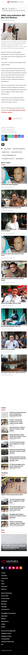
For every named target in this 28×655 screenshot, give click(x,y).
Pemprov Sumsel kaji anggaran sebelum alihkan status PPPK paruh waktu (17, 523)
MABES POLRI (5, 152)
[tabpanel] (14, 542)
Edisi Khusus (5, 621)
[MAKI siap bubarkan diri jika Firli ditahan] (14, 485)
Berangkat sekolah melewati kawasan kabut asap (14, 547)
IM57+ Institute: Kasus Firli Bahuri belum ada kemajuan (13, 229)
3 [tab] (14, 552)
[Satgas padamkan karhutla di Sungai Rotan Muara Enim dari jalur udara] (4, 459)
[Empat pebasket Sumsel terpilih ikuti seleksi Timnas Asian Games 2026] (4, 437)
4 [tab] (16, 552)
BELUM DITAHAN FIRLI (19, 148)
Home (6, 8)
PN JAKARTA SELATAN (8, 158)
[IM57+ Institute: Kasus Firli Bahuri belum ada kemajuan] (14, 221)
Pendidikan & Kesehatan (8, 613)
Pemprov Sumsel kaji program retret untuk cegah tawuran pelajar (16, 421)
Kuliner (3, 627)
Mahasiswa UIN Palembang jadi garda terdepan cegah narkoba (17, 451)
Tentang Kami (5, 639)
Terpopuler (4, 578)
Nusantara (4, 586)
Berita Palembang (6, 593)
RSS (2, 644)
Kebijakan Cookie (6, 636)
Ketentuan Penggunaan (8, 630)
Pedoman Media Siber (7, 641)
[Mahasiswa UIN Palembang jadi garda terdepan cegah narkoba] (4, 452)
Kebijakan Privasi (6, 633)
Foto (2, 530)
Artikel (3, 624)
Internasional (5, 609)
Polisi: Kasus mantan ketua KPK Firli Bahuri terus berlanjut (12, 348)
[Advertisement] (14, 391)
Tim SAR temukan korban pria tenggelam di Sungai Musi (17, 443)
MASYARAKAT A (20, 158)
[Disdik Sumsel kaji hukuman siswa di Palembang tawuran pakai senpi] (4, 414)
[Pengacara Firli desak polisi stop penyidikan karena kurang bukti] (14, 198)
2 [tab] (11, 552)
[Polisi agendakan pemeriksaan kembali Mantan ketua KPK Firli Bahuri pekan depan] (14, 269)
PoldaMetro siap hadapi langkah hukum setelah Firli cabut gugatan (13, 183)
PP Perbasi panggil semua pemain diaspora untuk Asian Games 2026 (17, 466)
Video (3, 583)
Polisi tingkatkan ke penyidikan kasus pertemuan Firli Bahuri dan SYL (13, 325)
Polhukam (12, 8)
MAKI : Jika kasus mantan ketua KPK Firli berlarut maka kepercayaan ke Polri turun (13, 253)
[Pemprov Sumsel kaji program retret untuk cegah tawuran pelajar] (4, 422)
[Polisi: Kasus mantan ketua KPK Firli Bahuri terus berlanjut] (14, 340)
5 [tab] (18, 552)
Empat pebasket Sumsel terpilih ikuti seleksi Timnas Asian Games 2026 (17, 436)
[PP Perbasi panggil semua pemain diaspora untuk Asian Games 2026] (4, 466)
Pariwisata (4, 616)
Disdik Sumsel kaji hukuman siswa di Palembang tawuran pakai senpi (17, 414)
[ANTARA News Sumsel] (15, 2)
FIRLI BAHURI (7, 148)
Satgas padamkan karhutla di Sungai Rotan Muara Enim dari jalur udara (17, 458)
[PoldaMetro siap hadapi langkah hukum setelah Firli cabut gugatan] (14, 175)
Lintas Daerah (5, 598)
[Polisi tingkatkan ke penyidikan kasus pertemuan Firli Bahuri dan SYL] (14, 317)
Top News (4, 473)
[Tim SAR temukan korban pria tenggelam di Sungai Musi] (4, 444)
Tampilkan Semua (17, 118)
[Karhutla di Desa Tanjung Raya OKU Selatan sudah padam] (4, 429)
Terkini (3, 408)
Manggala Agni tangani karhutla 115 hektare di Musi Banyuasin (17, 516)
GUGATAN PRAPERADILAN (9, 155)
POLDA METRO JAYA (16, 152)
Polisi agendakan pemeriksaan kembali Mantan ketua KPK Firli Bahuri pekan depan (13, 278)
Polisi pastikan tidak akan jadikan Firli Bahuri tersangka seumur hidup (13, 302)
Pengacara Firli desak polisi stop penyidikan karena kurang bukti (11, 206)
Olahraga (4, 606)
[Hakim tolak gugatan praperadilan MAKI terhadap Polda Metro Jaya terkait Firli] (14, 363)
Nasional (3, 589)
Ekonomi (3, 604)
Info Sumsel (4, 596)
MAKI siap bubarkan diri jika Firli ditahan (13, 10)
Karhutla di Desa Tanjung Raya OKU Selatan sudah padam (17, 429)
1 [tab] (9, 552)
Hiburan (3, 618)
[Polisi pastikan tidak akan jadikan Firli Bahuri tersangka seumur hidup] (14, 293)
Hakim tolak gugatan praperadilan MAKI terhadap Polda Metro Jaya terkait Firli (13, 371)
